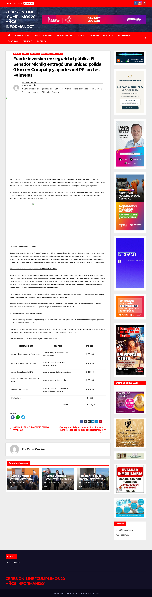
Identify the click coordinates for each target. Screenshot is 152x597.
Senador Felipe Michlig (101, 35)
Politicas (17, 54)
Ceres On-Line (30, 82)
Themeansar (94, 593)
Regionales (45, 54)
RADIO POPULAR (64, 35)
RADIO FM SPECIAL (43, 35)
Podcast (27, 41)
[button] (145, 38)
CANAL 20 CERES (22, 35)
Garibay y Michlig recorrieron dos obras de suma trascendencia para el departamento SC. (81, 430)
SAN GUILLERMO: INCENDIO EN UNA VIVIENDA (31, 428)
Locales (81, 35)
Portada (25, 54)
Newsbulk (84, 593)
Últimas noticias (57, 54)
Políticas (13, 41)
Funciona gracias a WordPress (64, 593)
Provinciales (124, 35)
